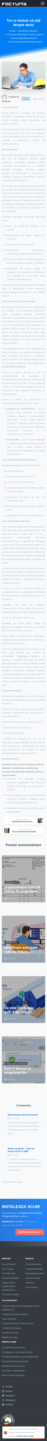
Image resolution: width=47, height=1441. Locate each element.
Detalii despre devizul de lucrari (23, 1115)
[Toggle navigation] (42, 3)
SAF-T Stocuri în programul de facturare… (17, 1070)
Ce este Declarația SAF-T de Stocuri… (19, 1010)
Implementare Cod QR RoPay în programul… (22, 889)
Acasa (12, 30)
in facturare (12, 1221)
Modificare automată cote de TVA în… (20, 950)
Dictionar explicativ (28, 30)
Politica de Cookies (25, 1436)
